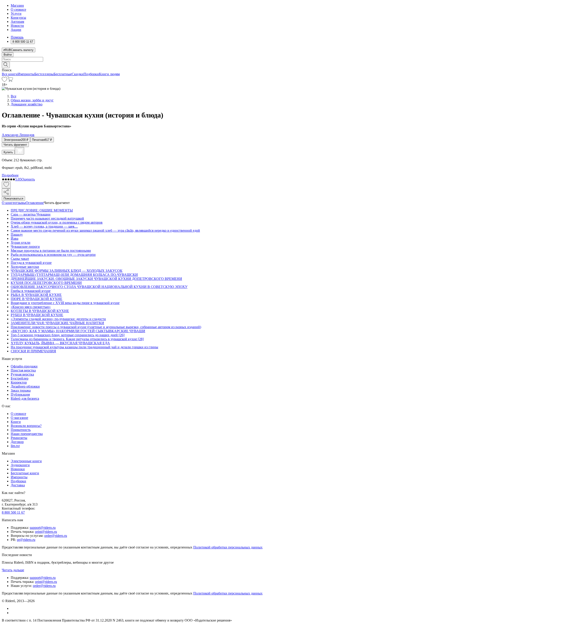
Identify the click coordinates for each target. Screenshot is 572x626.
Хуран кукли (20, 242)
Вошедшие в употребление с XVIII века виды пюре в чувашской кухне (65, 303)
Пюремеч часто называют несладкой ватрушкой (47, 218)
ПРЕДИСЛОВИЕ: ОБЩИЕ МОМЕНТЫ (42, 210)
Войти (8, 54)
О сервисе (18, 9)
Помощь (17, 37)
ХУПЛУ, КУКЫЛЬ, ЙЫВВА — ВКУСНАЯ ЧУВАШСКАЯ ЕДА (60, 343)
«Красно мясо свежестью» (31, 307)
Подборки (91, 74)
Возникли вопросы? (26, 426)
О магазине (19, 418)
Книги (16, 422)
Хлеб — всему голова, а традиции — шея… (44, 226)
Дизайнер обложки (25, 386)
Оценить (28, 179)
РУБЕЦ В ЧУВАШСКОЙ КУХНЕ (37, 315)
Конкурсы (18, 17)
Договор (17, 442)
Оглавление (35, 203)
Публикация (20, 394)
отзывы (20, 203)
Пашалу (17, 234)
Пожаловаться (13, 198)
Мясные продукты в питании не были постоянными (51, 250)
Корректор (19, 382)
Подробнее (10, 175)
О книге (8, 203)
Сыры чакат (20, 258)
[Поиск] (6, 65)
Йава (14, 238)
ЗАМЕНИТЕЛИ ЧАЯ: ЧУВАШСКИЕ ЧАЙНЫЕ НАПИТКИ (57, 323)
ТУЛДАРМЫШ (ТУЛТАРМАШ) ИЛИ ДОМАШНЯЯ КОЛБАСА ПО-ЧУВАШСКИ (74, 275)
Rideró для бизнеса (25, 398)
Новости (17, 25)
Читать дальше (13, 570)
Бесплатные (63, 74)
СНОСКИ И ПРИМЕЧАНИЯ (33, 351)
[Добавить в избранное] (6, 184)
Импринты (26, 74)
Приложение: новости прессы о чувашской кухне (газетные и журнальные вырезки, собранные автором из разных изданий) (106, 327)
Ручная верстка (22, 374)
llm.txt (15, 446)
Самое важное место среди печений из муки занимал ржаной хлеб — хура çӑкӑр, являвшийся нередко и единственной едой (105, 230)
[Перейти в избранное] (4, 80)
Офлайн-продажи (24, 366)
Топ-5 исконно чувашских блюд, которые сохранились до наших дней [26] (67, 335)
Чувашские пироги (25, 246)
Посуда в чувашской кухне (31, 263)
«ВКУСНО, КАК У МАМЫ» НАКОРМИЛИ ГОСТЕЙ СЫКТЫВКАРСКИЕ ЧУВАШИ (78, 331)
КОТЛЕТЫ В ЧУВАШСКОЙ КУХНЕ (40, 311)
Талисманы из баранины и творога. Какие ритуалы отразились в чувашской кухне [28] (77, 339)
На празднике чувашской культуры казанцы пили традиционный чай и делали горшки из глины (84, 347)
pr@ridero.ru (26, 540)
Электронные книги (26, 461)
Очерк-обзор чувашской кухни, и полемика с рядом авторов (57, 222)
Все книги (10, 74)
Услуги (16, 13)
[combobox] (286, 59)
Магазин (17, 5)
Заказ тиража (21, 390)
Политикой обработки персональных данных (228, 547)
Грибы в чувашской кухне (30, 291)
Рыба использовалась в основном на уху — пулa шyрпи (53, 254)
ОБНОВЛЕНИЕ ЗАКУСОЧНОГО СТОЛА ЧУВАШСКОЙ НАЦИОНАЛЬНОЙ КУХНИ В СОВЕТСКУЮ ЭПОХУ (99, 287)
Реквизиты (19, 438)
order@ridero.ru (55, 536)
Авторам (17, 21)
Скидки (78, 74)
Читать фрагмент (15, 144)
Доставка (18, 485)
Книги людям (109, 74)
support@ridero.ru (43, 527)
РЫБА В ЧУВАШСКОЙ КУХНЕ (36, 295)
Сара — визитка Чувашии (30, 214)
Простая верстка (23, 370)
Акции (16, 30)
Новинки (18, 469)
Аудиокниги (20, 465)
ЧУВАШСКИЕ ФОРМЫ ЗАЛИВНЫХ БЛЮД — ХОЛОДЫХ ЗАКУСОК (66, 271)
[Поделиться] (6, 192)
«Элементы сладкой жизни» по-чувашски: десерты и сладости (58, 319)
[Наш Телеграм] (13, 613)
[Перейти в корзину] (10, 80)
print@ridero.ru (46, 532)
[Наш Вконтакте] (13, 608)
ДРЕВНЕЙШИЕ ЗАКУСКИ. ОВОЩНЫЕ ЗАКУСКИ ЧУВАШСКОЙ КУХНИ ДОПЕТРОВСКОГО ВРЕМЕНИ (96, 279)
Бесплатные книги (25, 473)
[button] (286, 64)
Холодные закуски (25, 267)
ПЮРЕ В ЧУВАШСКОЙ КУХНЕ (36, 299)
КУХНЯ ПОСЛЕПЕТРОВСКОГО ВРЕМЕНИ (46, 283)
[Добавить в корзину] (19, 151)
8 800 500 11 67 (13, 512)
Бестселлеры (44, 74)
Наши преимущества (27, 434)
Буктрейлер (19, 378)
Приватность (21, 430)
